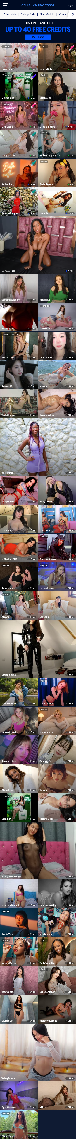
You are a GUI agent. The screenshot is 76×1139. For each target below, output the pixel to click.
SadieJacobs (46, 184)
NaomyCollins (47, 69)
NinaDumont (46, 934)
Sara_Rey (6, 819)
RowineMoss (8, 588)
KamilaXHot (7, 934)
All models (10, 14)
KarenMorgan (8, 703)
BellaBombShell (48, 963)
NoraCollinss (8, 271)
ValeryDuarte (8, 1078)
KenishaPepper (9, 213)
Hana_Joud (7, 69)
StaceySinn (7, 1136)
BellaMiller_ (7, 184)
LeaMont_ (6, 530)
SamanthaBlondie (10, 300)
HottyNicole (7, 501)
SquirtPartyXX (8, 675)
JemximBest (46, 357)
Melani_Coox (46, 819)
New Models (47, 14)
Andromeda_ (46, 530)
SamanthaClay (47, 415)
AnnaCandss (46, 732)
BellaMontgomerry (50, 155)
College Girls (28, 14)
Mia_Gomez (7, 98)
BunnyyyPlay (46, 761)
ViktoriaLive (7, 328)
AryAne (5, 617)
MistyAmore (8, 155)
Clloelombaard (47, 126)
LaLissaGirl (7, 1020)
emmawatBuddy (48, 905)
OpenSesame (8, 1107)
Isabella (44, 213)
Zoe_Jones (46, 501)
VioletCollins (8, 415)
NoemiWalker (8, 963)
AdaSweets (46, 328)
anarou (43, 386)
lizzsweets (7, 992)
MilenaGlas (45, 98)
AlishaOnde (7, 790)
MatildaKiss (46, 300)
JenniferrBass (9, 761)
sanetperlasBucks (11, 905)
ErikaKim (44, 790)
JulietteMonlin (47, 992)
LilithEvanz (7, 126)
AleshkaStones (48, 559)
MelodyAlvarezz (48, 1020)
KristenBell (7, 473)
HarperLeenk (47, 588)
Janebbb (44, 617)
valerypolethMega (11, 876)
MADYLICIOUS (9, 559)
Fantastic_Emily (9, 732)
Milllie (43, 1107)
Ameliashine (46, 703)
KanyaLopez (7, 357)
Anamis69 (6, 386)
